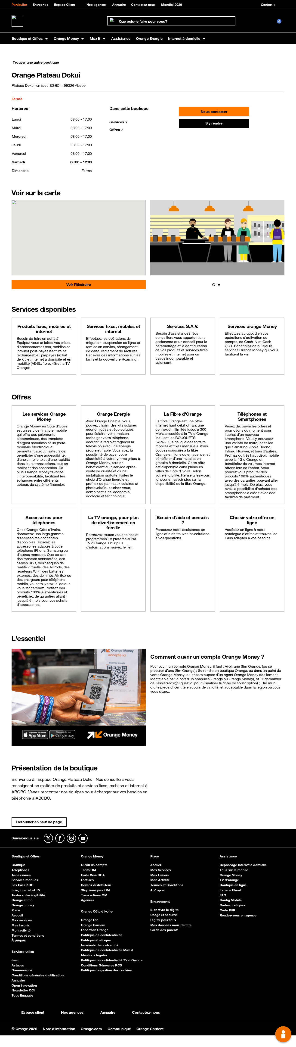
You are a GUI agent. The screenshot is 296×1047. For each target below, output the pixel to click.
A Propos (157, 890)
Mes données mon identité (170, 925)
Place (16, 910)
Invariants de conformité (99, 945)
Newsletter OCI (23, 990)
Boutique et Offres (26, 856)
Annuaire (119, 5)
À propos (19, 940)
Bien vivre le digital (164, 910)
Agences (87, 900)
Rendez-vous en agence (238, 915)
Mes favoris (21, 925)
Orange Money (92, 856)
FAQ (223, 895)
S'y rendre (213, 123)
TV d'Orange (229, 880)
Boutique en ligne (233, 885)
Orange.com (92, 1028)
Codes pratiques (232, 905)
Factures (87, 880)
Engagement (160, 902)
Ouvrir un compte (94, 865)
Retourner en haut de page (39, 822)
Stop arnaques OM (95, 890)
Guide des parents (164, 930)
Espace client (32, 1012)
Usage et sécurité (163, 915)
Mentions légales (94, 955)
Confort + (268, 5)
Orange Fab (90, 920)
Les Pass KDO (23, 885)
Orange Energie (149, 38)
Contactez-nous (143, 5)
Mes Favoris (159, 875)
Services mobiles (25, 880)
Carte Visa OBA (93, 875)
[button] (213, 284)
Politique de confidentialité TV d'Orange (111, 960)
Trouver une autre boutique (36, 62)
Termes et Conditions (166, 885)
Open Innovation (24, 985)
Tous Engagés (23, 995)
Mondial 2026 (171, 5)
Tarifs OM (88, 870)
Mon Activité (160, 880)
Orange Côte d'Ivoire (97, 911)
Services (116, 122)
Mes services (22, 920)
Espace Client (64, 5)
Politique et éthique (96, 940)
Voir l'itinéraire (78, 284)
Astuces (18, 965)
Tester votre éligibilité (28, 895)
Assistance (120, 38)
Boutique (18, 865)
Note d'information (59, 1028)
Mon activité (21, 930)
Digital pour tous (163, 920)
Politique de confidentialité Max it (107, 950)
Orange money (23, 905)
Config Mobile (231, 900)
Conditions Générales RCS (101, 965)
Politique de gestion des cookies (106, 970)
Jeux (15, 960)
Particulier (19, 5)
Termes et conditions (28, 935)
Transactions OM (94, 895)
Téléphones (20, 870)
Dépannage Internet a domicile (243, 865)
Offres (114, 129)
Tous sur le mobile (234, 870)
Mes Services (160, 870)
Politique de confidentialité (101, 935)
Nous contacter (214, 111)
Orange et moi (23, 900)
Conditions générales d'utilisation (38, 975)
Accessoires (21, 875)
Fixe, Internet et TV (26, 890)
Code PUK (227, 910)
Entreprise (40, 5)
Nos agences (96, 5)
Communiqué (22, 970)
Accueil (17, 915)
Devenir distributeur (96, 885)
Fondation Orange (94, 930)
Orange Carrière (93, 925)
